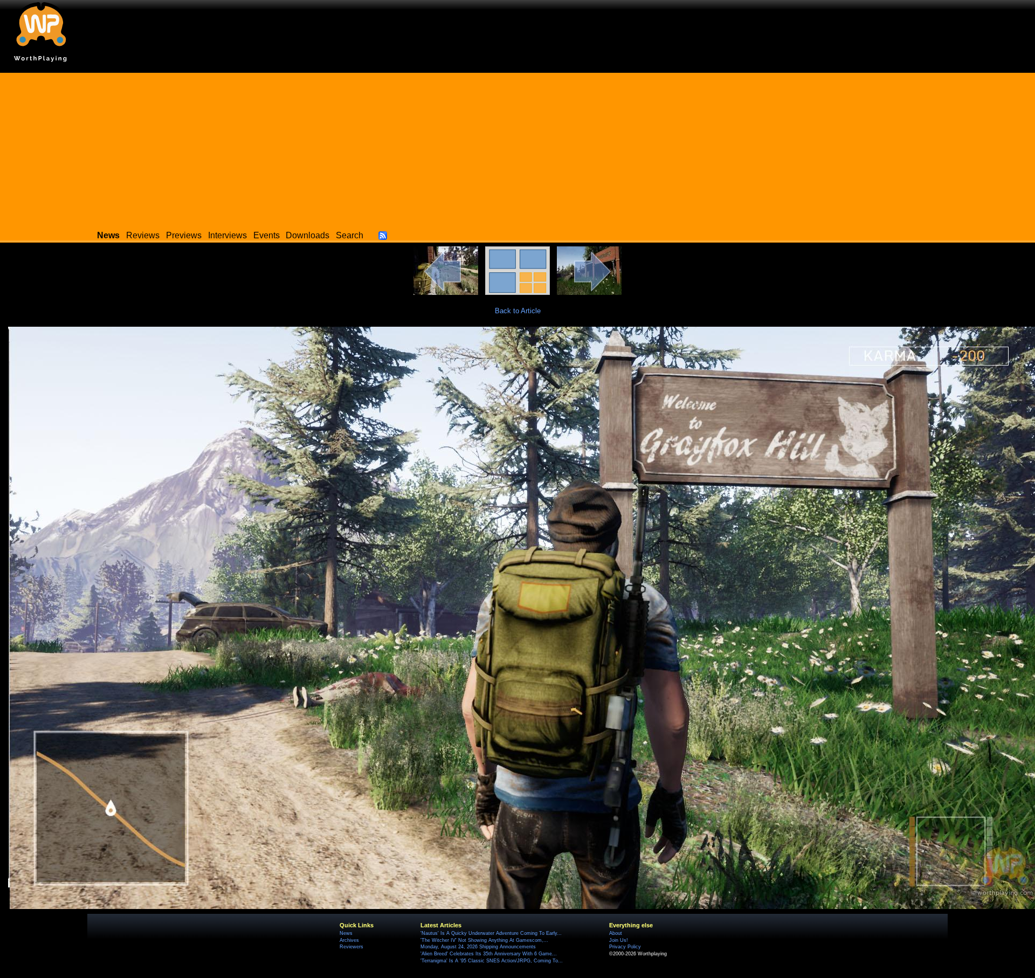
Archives (349, 940)
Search (349, 235)
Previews (184, 235)
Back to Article (518, 311)
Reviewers (351, 946)
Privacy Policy (625, 946)
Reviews (143, 235)
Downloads (307, 235)
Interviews (227, 235)
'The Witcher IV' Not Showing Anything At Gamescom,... (484, 940)
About (615, 933)
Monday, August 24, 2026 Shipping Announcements (478, 946)
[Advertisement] (517, 148)
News (346, 933)
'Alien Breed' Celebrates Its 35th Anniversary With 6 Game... (488, 953)
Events (266, 235)
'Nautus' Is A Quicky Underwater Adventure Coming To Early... (491, 933)
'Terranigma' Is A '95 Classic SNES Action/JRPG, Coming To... (491, 960)
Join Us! (618, 940)
